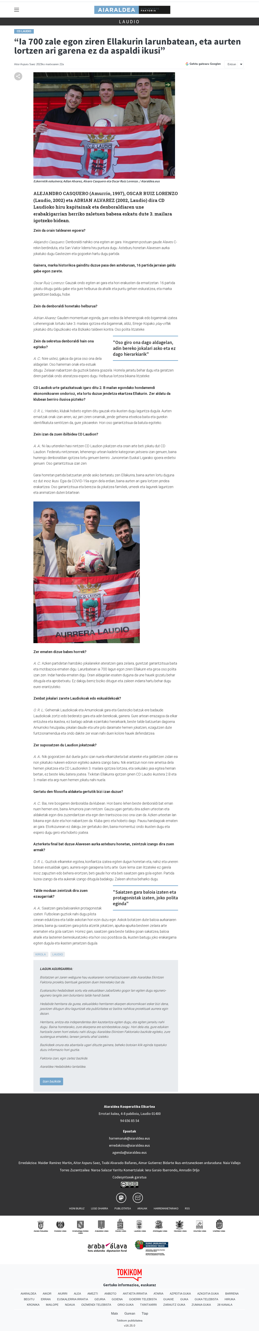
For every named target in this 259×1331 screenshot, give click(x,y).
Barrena (232, 1293)
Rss (187, 1208)
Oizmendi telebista (96, 1304)
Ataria (158, 1293)
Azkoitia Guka (208, 1293)
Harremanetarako (166, 1208)
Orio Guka (126, 1304)
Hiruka (230, 1299)
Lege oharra (99, 1208)
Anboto (110, 1293)
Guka (184, 1299)
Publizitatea (123, 1208)
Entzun (232, 64)
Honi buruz (77, 1208)
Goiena (117, 1299)
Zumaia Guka (201, 1304)
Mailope (52, 1304)
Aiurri (62, 1293)
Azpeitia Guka (180, 1293)
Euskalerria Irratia (72, 1299)
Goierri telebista (143, 1299)
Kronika (33, 1304)
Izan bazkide (51, 1081)
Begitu (29, 1299)
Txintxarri (148, 1304)
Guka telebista (206, 1299)
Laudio (129, 21)
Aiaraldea (28, 1293)
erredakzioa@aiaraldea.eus (129, 1145)
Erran (46, 1299)
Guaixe (168, 1299)
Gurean (129, 1313)
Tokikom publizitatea (129, 1320)
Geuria (99, 1299)
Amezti (92, 1293)
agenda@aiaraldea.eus (129, 1152)
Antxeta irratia (135, 1293)
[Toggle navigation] (16, 9)
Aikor (47, 1293)
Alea (77, 1293)
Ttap (145, 1313)
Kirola (40, 954)
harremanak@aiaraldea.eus (129, 1138)
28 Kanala (224, 1304)
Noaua (70, 1304)
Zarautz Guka (174, 1304)
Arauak (142, 1208)
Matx (114, 1313)
